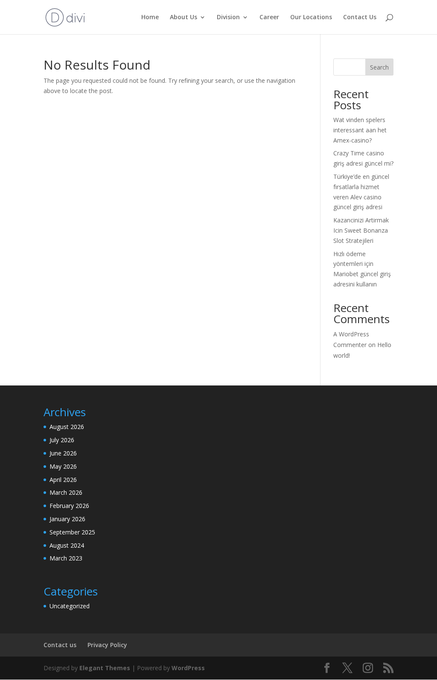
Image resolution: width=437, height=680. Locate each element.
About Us (183, 17)
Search (379, 67)
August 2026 (67, 427)
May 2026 (63, 466)
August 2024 (67, 545)
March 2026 (66, 492)
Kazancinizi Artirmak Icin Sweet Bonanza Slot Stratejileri (361, 230)
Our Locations (311, 17)
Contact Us (359, 17)
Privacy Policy (107, 645)
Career (269, 17)
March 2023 (66, 558)
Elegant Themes (104, 668)
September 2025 (72, 532)
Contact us (60, 645)
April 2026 (63, 480)
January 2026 (67, 519)
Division (228, 17)
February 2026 (69, 506)
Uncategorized (70, 606)
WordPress (188, 668)
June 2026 (63, 453)
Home (150, 17)
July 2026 (62, 440)
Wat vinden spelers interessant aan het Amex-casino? (360, 130)
